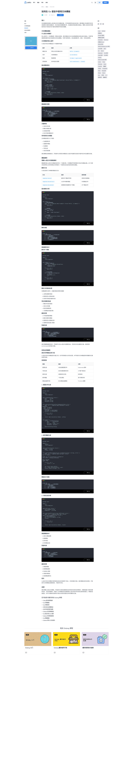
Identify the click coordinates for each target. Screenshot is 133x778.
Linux (99, 31)
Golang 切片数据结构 (48, 611)
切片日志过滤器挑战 (48, 607)
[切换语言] (95, 2)
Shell (105, 48)
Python (103, 73)
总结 (25, 32)
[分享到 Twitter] (98, 24)
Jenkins (99, 62)
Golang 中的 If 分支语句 (49, 620)
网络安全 (100, 33)
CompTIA (100, 66)
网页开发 (100, 77)
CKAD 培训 (100, 55)
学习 (34, 2)
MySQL (99, 68)
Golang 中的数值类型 (48, 616)
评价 (42, 2)
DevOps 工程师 (101, 35)
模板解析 (26, 28)
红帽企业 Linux (101, 42)
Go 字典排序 (46, 605)
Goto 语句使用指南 (48, 600)
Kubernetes (100, 53)
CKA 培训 (106, 53)
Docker (102, 50)
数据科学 (105, 77)
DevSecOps (100, 39)
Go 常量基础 (46, 618)
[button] (95, 2)
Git (98, 50)
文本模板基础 (27, 26)
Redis (99, 70)
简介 (25, 23)
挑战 (38, 2)
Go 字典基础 (46, 602)
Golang (52, 7)
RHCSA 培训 (100, 44)
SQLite (99, 73)
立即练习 (61, 15)
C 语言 (102, 75)
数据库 (104, 66)
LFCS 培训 (100, 48)
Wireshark (100, 64)
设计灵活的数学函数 (48, 609)
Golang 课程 (68, 628)
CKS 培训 (106, 55)
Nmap (104, 62)
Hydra (105, 64)
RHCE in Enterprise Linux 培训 (103, 46)
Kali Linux (106, 39)
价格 (47, 2)
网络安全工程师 (101, 37)
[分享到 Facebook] (101, 24)
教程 (47, 7)
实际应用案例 (27, 30)
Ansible (99, 57)
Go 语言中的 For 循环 (48, 613)
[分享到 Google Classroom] (103, 24)
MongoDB (104, 70)
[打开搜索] (92, 2)
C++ (106, 75)
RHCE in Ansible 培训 (102, 59)
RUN (88, 99)
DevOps (103, 31)
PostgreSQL (105, 68)
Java (99, 75)
